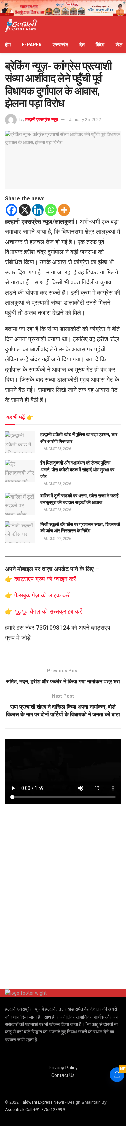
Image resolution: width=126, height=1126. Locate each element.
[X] (25, 210)
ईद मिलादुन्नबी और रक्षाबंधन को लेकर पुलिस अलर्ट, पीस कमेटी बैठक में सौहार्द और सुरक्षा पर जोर (77, 469)
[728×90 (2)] (63, 7)
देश (82, 44)
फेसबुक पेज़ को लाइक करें (42, 595)
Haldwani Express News (42, 1102)
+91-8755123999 (49, 1109)
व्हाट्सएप (24, 578)
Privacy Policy (63, 1067)
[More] (64, 210)
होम (8, 44)
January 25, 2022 (85, 119)
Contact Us (63, 1075)
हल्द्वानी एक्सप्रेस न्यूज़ (41, 119)
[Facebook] (11, 210)
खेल (119, 44)
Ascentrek (14, 1109)
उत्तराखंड (60, 44)
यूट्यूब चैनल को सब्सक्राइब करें (48, 611)
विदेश (100, 44)
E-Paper (32, 44)
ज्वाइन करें (65, 578)
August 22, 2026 (57, 539)
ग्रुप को (44, 578)
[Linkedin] (38, 210)
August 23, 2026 (57, 449)
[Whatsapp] (51, 210)
